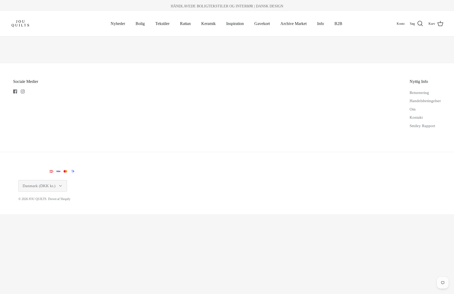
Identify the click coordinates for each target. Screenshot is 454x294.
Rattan (185, 23)
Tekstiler (162, 23)
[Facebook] (15, 91)
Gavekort (262, 23)
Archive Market (293, 23)
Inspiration (235, 23)
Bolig (140, 23)
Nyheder (118, 23)
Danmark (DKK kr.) (39, 186)
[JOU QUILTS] (20, 23)
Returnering (419, 93)
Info (320, 23)
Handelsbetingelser (425, 101)
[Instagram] (23, 91)
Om (413, 109)
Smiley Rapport (422, 126)
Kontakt (416, 117)
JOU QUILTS (38, 199)
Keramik (208, 23)
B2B (338, 23)
